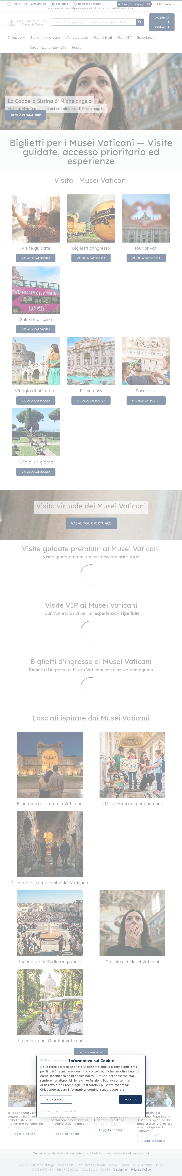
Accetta (130, 1099)
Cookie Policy (56, 1099)
